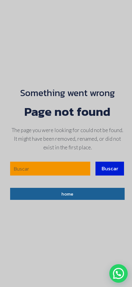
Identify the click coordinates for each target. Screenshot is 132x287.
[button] (118, 273)
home (67, 193)
